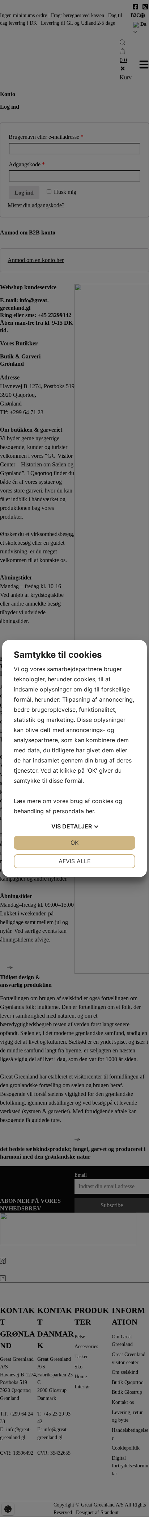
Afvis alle (75, 861)
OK (74, 842)
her (90, 811)
